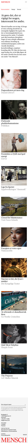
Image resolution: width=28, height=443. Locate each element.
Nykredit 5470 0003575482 (8, 429)
